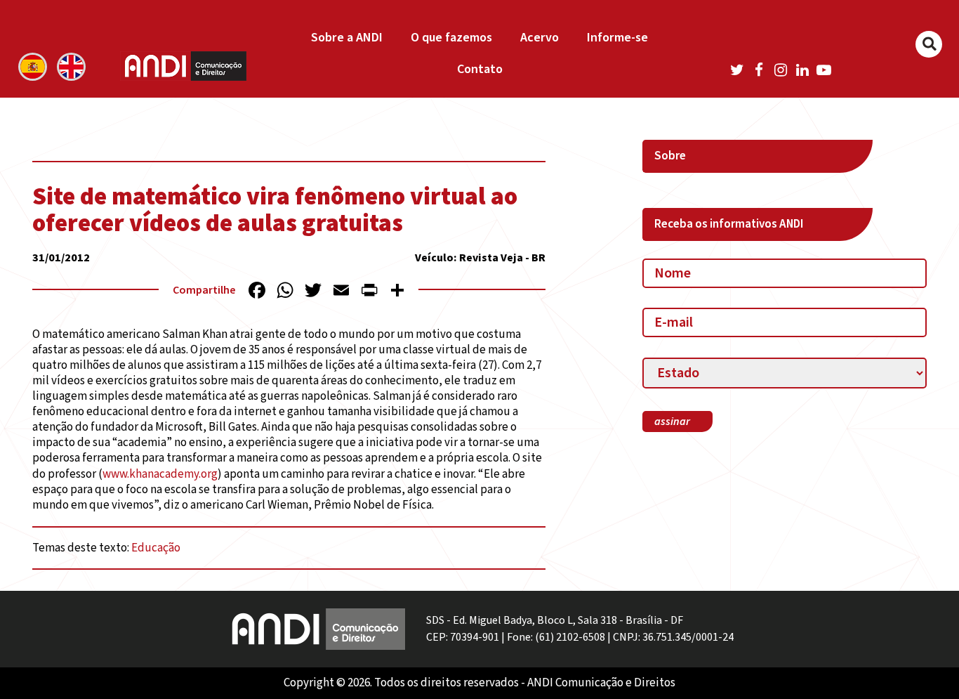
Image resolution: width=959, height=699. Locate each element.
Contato (480, 69)
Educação (155, 548)
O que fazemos (451, 37)
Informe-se (617, 37)
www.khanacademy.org (160, 474)
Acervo (539, 37)
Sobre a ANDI (347, 37)
